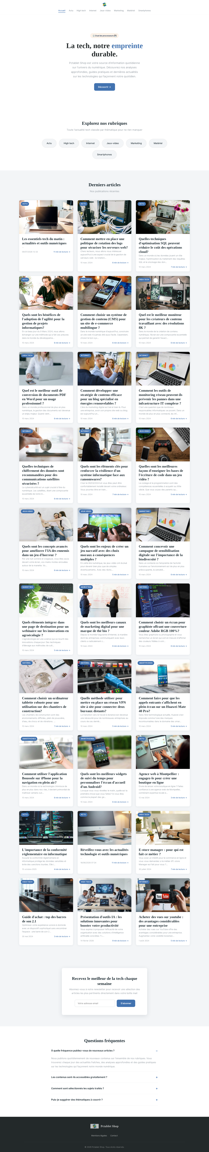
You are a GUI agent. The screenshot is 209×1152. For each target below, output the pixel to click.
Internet (92, 10)
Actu (71, 10)
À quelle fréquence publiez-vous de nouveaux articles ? (82, 1050)
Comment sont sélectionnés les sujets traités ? (77, 1088)
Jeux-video (105, 10)
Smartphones (144, 10)
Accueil (61, 10)
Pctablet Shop (110, 1126)
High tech (81, 10)
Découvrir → (104, 87)
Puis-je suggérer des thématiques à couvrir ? (77, 1099)
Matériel (131, 10)
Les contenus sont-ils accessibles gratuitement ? (79, 1077)
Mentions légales (99, 1135)
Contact (114, 1135)
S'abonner (126, 1003)
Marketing (119, 10)
